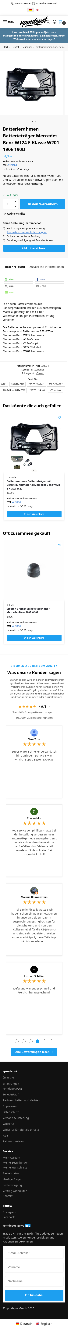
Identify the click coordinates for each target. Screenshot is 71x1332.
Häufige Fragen (12, 1179)
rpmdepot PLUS (13, 1088)
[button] (61, 22)
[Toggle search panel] (48, 22)
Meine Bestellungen (15, 1162)
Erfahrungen (11, 1083)
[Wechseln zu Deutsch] (30, 10)
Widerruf (8, 1124)
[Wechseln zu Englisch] (37, 10)
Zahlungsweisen (13, 1141)
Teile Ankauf (10, 1094)
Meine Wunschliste (15, 1167)
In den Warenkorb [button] (34, 514)
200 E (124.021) (56, 384)
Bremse (11, 605)
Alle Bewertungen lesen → (34, 1052)
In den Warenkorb (43, 204)
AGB (5, 1135)
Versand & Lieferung (16, 1118)
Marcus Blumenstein (34, 897)
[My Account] (54, 21)
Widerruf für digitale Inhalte (21, 1129)
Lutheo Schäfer (34, 976)
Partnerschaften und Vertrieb (21, 1100)
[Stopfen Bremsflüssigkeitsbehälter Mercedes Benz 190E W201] (34, 570)
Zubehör (27, 47)
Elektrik (15, 47)
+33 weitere (55, 390)
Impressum (10, 1106)
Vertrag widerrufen (15, 1191)
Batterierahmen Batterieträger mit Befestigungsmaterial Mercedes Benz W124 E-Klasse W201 (33, 485)
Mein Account (11, 1157)
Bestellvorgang (12, 1185)
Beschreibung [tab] (15, 267)
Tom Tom (34, 739)
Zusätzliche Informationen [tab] (47, 267)
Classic (40, 373)
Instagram (9, 1212)
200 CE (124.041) (36, 384)
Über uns (9, 1078)
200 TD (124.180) (37, 390)
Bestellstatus (11, 1173)
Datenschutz (11, 1112)
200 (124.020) (17, 384)
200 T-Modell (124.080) (14, 390)
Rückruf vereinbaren (34, 248)
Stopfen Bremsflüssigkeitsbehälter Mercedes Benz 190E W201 (28, 610)
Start (5, 47)
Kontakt (7, 1196)
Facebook (9, 1217)
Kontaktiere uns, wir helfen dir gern (27, 232)
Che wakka (34, 818)
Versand (12, 165)
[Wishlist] (59, 417)
